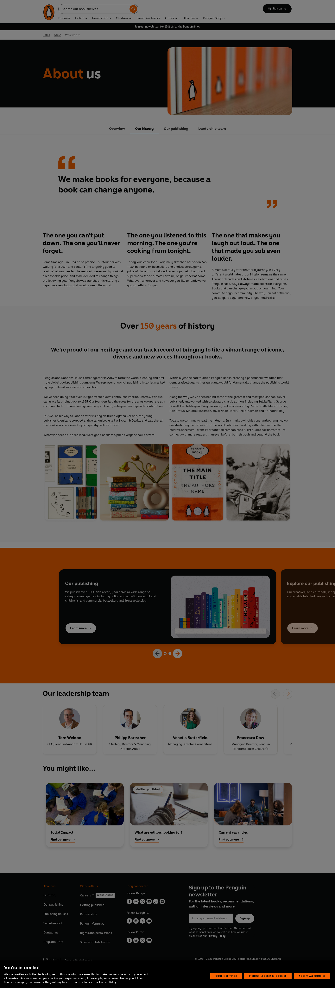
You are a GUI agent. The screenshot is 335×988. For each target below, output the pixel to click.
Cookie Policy (107, 982)
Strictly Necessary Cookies (268, 975)
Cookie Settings (226, 975)
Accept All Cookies (312, 975)
